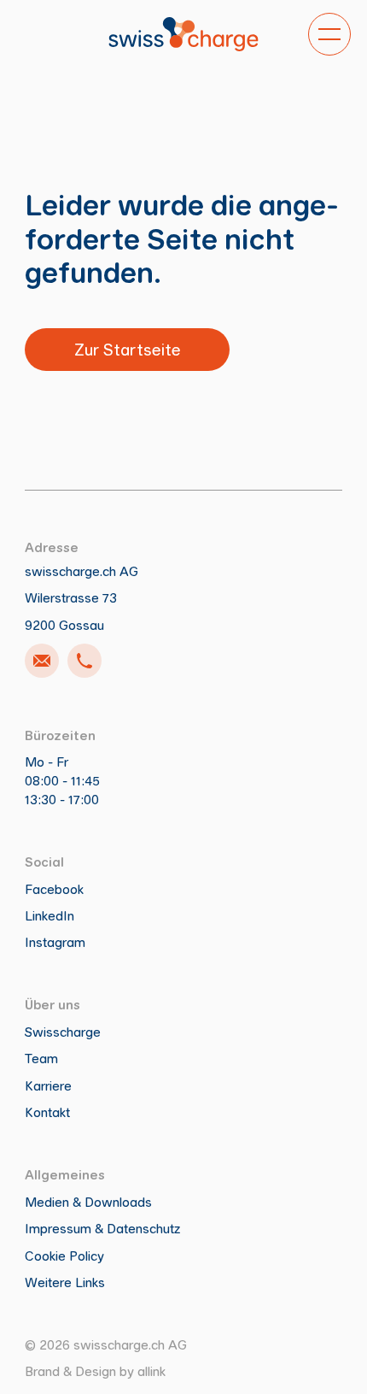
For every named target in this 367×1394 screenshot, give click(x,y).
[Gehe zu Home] (183, 34)
